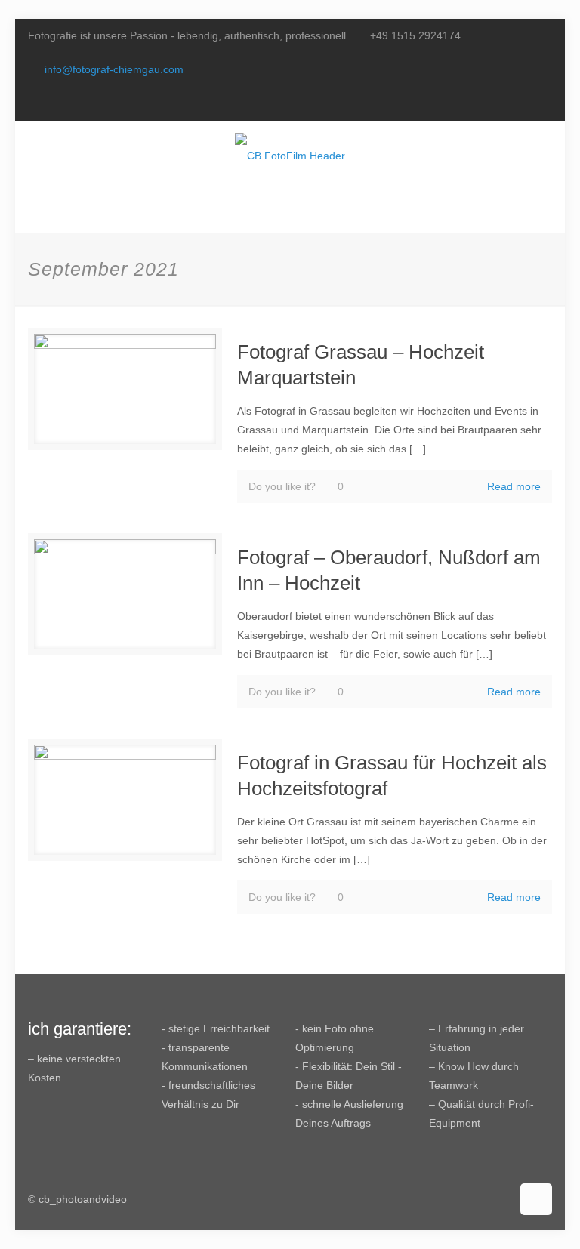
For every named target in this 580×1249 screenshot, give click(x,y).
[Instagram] (544, 103)
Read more (514, 486)
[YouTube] (524, 103)
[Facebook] (503, 103)
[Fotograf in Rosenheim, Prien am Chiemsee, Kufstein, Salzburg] (290, 155)
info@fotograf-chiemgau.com (114, 69)
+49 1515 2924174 (415, 35)
